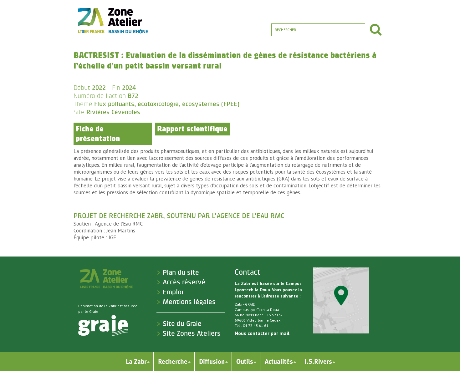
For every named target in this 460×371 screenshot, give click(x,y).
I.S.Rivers (318, 361)
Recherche (172, 361)
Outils (244, 361)
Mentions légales (189, 302)
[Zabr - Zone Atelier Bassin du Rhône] (112, 20)
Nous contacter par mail (262, 333)
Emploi (173, 292)
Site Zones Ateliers (192, 333)
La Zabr (136, 361)
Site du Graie (182, 324)
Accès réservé (184, 282)
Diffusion (212, 361)
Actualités (279, 361)
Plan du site (181, 272)
